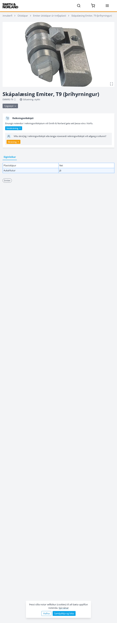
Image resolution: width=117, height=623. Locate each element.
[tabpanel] (58, 168)
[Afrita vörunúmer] (15, 100)
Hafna (46, 613)
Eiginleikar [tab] (10, 156)
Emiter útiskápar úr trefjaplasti (49, 15)
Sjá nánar (64, 607)
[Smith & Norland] (10, 5)
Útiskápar (23, 15)
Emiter (7, 180)
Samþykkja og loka (64, 613)
